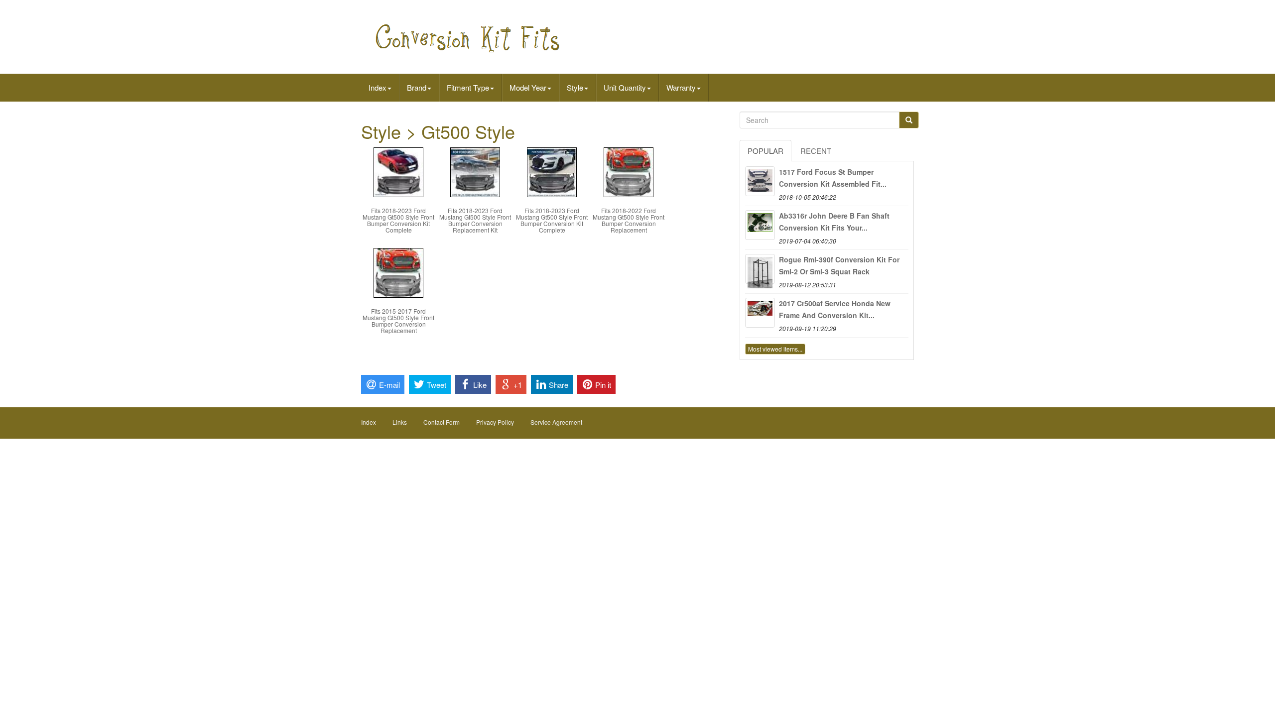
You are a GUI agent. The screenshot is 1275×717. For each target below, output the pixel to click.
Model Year (528, 87)
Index (377, 87)
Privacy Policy (495, 422)
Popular (765, 150)
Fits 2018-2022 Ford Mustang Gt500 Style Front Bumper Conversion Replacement (628, 220)
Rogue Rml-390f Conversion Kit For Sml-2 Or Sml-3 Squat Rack (839, 265)
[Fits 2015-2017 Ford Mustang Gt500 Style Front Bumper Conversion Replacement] (398, 271)
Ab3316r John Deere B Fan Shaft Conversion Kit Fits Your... (834, 222)
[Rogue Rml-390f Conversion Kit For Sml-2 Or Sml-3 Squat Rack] (760, 269)
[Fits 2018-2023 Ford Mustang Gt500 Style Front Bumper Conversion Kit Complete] (398, 171)
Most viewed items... (775, 349)
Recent (815, 150)
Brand (416, 87)
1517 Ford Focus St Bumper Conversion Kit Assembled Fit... (833, 178)
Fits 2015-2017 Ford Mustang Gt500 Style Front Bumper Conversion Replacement (398, 321)
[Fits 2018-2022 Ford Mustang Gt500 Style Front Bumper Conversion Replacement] (628, 171)
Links (399, 422)
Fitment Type (468, 87)
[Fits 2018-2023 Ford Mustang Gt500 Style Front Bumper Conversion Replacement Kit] (475, 171)
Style (575, 87)
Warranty (681, 87)
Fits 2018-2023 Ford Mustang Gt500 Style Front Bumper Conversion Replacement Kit (475, 220)
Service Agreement (556, 422)
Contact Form (441, 422)
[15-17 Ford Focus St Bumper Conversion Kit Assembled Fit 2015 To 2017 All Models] (760, 181)
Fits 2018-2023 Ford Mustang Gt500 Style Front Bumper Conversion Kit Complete (398, 220)
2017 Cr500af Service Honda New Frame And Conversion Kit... (835, 309)
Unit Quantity (625, 87)
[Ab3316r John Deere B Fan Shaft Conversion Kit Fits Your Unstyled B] (760, 225)
